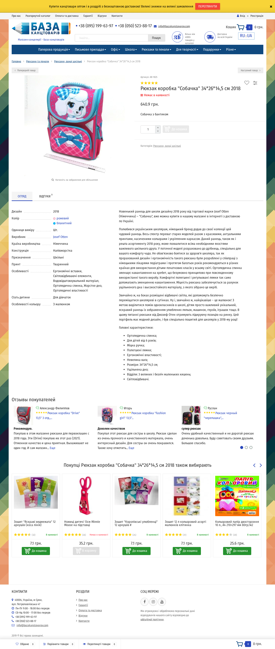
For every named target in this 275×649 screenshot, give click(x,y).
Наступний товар (249, 70)
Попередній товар (26, 70)
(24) (134, 534)
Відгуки (102, 16)
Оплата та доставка (67, 16)
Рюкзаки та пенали (155, 49)
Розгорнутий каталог (38, 16)
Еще (52, 448)
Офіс (114, 49)
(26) (84, 534)
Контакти (117, 16)
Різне (230, 49)
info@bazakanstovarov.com (174, 26)
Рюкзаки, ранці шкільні (68, 61)
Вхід (242, 16)
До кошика (179, 129)
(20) (235, 534)
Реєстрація (256, 16)
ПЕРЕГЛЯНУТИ (207, 6)
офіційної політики (152, 619)
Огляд (22, 196)
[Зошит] (36, 492)
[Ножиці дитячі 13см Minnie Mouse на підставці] (86, 496)
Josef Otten (60, 237)
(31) (184, 534)
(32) (33, 534)
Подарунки (211, 49)
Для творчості (186, 49)
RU (242, 35)
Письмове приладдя (89, 49)
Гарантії (88, 16)
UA (249, 35)
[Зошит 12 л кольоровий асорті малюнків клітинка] (187, 496)
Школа (130, 49)
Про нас (16, 16)
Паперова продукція (53, 49)
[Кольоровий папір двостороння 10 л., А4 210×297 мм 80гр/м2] (237, 496)
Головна (16, 61)
